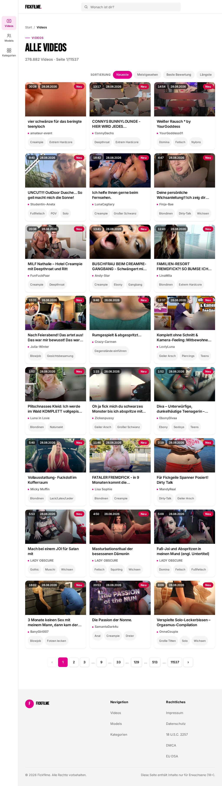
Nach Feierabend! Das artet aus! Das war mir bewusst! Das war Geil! (55, 338)
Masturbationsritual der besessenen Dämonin (112, 551)
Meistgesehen (147, 74)
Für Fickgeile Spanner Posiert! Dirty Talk (182, 480)
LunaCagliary (104, 204)
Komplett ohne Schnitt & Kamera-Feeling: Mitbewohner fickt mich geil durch (183, 338)
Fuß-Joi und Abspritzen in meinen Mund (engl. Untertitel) (183, 551)
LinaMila (165, 275)
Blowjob (35, 356)
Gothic (34, 569)
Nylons (196, 142)
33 (118, 662)
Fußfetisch (37, 213)
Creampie (36, 142)
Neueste (122, 74)
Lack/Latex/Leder (61, 498)
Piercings (188, 356)
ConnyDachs (104, 133)
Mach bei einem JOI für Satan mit (53, 551)
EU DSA (172, 756)
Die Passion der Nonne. (112, 620)
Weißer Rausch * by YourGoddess (174, 124)
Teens (205, 356)
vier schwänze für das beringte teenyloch (55, 124)
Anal (97, 635)
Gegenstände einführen (111, 351)
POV (54, 213)
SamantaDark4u (106, 626)
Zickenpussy (104, 418)
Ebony (118, 284)
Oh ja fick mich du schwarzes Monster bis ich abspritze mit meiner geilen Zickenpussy (117, 409)
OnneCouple (168, 631)
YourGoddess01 (171, 133)
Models (9, 40)
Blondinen (166, 213)
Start (28, 27)
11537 (175, 662)
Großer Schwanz (125, 213)
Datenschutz (176, 724)
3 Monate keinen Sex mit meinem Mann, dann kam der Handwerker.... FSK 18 (53, 622)
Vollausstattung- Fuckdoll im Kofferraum (52, 480)
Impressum (174, 713)
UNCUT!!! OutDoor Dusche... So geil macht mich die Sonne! (55, 195)
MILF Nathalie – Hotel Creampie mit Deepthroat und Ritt (55, 266)
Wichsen (203, 213)
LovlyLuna (167, 346)
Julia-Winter (39, 346)
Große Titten (167, 640)
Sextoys (179, 427)
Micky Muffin (40, 489)
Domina (164, 142)
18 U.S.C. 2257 (177, 734)
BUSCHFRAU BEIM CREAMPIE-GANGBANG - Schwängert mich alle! (119, 266)
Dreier (130, 635)
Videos (9, 26)
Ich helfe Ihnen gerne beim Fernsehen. (115, 195)
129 (136, 662)
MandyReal (167, 489)
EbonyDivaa (168, 418)
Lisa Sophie (103, 489)
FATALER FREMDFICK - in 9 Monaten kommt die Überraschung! (115, 480)
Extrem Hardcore (60, 142)
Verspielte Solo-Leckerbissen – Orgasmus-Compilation (184, 622)
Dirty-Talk (185, 213)
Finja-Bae (166, 204)
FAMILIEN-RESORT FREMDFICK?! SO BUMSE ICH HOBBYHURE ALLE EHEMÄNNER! (182, 266)
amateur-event (41, 133)
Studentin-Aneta (42, 204)
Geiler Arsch (167, 356)
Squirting (116, 569)
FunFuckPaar (40, 275)
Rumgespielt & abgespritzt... (116, 335)
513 (155, 662)
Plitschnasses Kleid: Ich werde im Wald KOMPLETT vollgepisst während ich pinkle (55, 409)
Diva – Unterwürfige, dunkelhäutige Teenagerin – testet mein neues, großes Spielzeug (181, 409)
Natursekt (56, 427)
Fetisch (180, 142)
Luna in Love (39, 418)
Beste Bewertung (178, 74)
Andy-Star (102, 275)
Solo (66, 213)
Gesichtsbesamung (60, 356)
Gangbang (135, 284)
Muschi (50, 569)
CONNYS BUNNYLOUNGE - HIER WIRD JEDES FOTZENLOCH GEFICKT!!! (116, 124)
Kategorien (9, 55)
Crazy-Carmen (105, 341)
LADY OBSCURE (42, 560)
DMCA (171, 745)
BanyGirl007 (39, 631)
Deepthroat (102, 142)
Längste (206, 74)
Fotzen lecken (56, 640)
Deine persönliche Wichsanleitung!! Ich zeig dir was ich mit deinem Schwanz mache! (181, 195)
